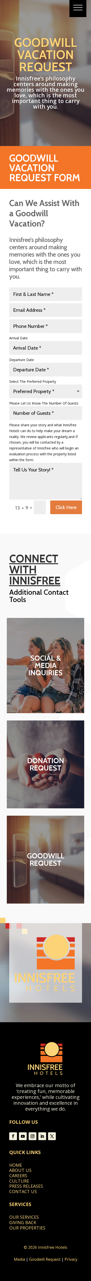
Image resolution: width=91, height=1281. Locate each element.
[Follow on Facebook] (13, 1136)
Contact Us (23, 1191)
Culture (19, 1181)
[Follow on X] (52, 1136)
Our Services (24, 1217)
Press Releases (26, 1186)
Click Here (66, 507)
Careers (18, 1175)
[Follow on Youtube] (23, 1136)
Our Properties (27, 1228)
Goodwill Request (44, 1259)
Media (19, 1259)
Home (15, 1165)
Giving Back (22, 1222)
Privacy (71, 1259)
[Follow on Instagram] (32, 1136)
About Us (20, 1170)
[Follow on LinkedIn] (42, 1136)
